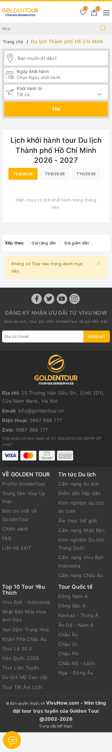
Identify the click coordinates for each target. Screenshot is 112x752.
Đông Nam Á (73, 596)
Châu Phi (68, 654)
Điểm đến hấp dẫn (79, 493)
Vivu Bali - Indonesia (26, 602)
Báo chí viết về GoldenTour (19, 515)
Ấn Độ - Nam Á (75, 625)
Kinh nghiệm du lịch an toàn (81, 507)
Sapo (68, 726)
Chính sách (15, 529)
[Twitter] (49, 299)
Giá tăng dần (44, 243)
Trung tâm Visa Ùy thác (23, 497)
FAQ (6, 538)
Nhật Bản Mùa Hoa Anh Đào (24, 616)
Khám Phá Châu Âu (24, 639)
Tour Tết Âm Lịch (22, 687)
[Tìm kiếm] (103, 29)
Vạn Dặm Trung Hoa (25, 629)
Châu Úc (68, 644)
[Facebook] (36, 299)
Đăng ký (96, 336)
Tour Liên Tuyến (20, 668)
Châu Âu (68, 635)
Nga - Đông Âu (75, 673)
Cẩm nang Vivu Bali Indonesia (81, 561)
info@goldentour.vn (41, 411)
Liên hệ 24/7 (16, 548)
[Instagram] (74, 299)
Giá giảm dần (76, 243)
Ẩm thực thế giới (77, 521)
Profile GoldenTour (24, 484)
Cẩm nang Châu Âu (80, 575)
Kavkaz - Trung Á (78, 615)
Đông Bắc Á (72, 606)
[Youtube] (62, 299)
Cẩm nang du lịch (78, 484)
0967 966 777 (46, 420)
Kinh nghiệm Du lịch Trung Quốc (81, 544)
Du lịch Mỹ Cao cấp (25, 677)
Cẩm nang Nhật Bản (81, 530)
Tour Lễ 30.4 (17, 649)
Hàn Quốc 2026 (20, 658)
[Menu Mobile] (104, 12)
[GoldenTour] (20, 11)
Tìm (56, 109)
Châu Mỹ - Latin (77, 663)
